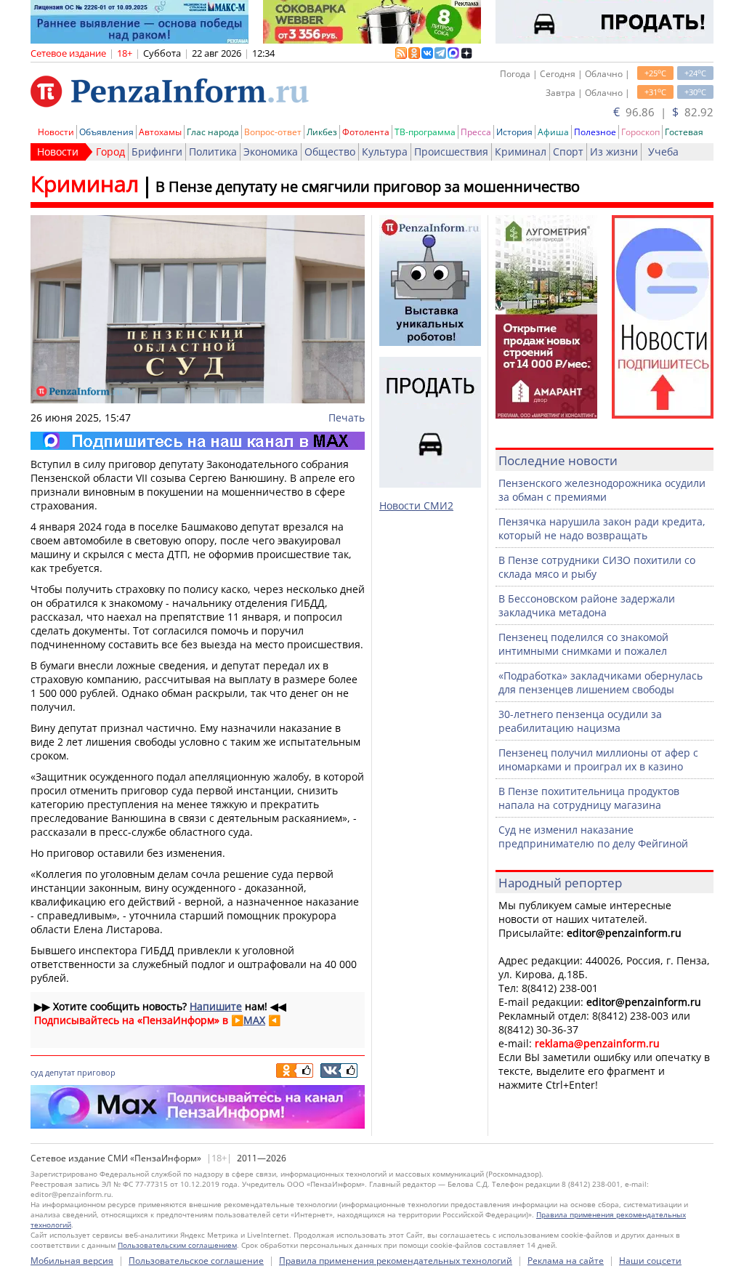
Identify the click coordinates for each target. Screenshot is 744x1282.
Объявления (106, 132)
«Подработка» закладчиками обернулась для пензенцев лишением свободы (600, 682)
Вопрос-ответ (273, 132)
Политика (213, 151)
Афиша (553, 132)
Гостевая (684, 132)
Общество (329, 151)
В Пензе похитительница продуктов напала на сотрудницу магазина (588, 798)
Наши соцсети (650, 1260)
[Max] (198, 441)
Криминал (520, 151)
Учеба (663, 151)
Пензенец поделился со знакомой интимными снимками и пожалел (583, 644)
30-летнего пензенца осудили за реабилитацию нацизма (580, 721)
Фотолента (365, 132)
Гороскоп (640, 132)
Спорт (568, 151)
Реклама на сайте (565, 1260)
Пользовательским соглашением (177, 1245)
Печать (346, 417)
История (514, 132)
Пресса (476, 132)
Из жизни (614, 151)
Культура (385, 151)
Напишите (216, 1006)
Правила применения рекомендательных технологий (395, 1260)
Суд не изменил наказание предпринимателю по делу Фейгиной (593, 836)
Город (110, 151)
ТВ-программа (425, 132)
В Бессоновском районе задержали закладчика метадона (586, 605)
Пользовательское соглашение (196, 1260)
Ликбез (322, 132)
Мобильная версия (72, 1260)
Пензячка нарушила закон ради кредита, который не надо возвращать (601, 528)
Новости (56, 132)
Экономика (270, 151)
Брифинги (157, 151)
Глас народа (213, 132)
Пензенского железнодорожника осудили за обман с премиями (601, 490)
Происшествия (451, 151)
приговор (96, 1072)
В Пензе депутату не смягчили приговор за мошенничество (367, 186)
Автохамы (160, 132)
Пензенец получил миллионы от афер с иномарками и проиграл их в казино (598, 759)
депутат (60, 1072)
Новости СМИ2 (416, 505)
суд (37, 1072)
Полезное (595, 132)
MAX (254, 1020)
